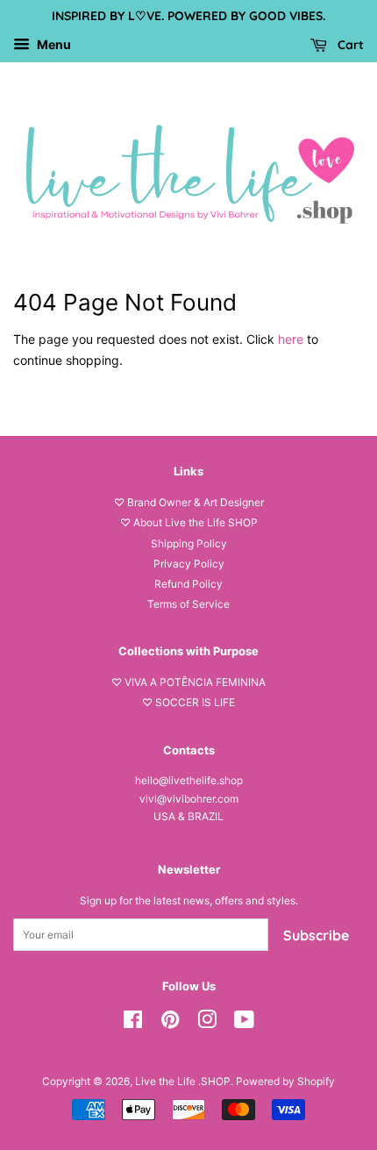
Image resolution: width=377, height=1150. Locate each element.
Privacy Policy (188, 563)
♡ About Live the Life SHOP (189, 522)
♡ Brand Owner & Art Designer (189, 502)
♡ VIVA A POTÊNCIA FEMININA (188, 682)
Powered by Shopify (285, 1081)
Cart (349, 45)
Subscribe (316, 935)
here (290, 339)
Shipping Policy (189, 543)
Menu (52, 44)
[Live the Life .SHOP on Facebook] (133, 1023)
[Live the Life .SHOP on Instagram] (207, 1023)
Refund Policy (188, 583)
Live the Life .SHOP (183, 1081)
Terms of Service (188, 604)
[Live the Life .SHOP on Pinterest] (170, 1023)
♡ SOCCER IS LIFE (188, 702)
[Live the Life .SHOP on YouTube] (244, 1023)
